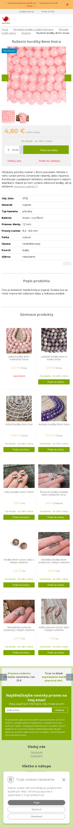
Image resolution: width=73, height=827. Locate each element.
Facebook (36, 752)
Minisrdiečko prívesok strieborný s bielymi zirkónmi (19, 629)
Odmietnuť (36, 816)
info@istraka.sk (26, 11)
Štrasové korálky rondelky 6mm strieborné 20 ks (54, 493)
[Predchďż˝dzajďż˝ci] (3, 677)
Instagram (36, 755)
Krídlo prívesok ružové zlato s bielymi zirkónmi (54, 629)
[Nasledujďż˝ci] (69, 677)
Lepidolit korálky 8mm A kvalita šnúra (54, 358)
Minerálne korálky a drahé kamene (33, 29)
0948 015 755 (47, 11)
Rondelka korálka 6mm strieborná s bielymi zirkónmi (54, 561)
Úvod (5, 29)
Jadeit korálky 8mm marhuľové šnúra (19, 358)
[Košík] (61, 20)
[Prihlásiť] (53, 20)
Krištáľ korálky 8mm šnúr (19, 424)
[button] (47, 20)
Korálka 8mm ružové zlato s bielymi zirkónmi (19, 561)
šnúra (15, 149)
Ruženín (26, 33)
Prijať (36, 802)
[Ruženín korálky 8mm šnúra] (36, 76)
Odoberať (59, 710)
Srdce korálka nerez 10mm (19, 492)
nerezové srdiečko (24, 186)
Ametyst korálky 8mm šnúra (54, 424)
